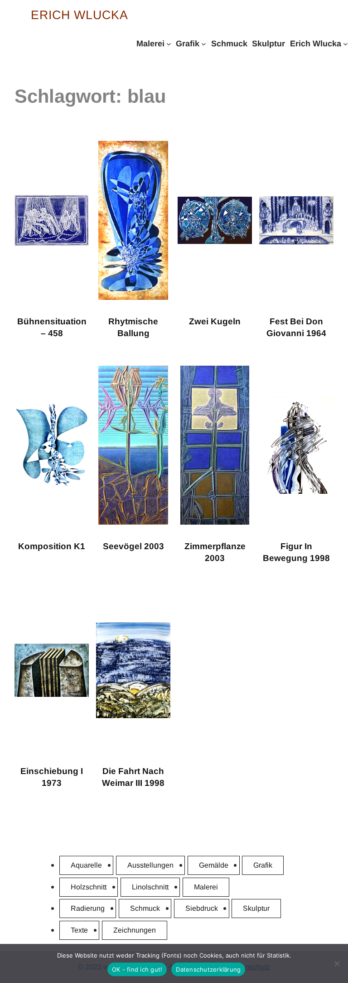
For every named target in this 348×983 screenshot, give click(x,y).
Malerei (206, 887)
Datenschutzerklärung (208, 969)
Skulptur (256, 908)
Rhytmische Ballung (133, 327)
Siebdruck (201, 908)
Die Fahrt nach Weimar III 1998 (133, 777)
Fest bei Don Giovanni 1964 (296, 327)
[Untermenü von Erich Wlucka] (345, 43)
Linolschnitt (150, 887)
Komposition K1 (51, 546)
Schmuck (145, 908)
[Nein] (336, 963)
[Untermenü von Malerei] (168, 43)
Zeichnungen (134, 930)
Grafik (262, 865)
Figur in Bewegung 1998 (296, 552)
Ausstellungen (150, 865)
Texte (79, 930)
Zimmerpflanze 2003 (215, 552)
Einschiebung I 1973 (51, 777)
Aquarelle (86, 865)
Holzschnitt (88, 887)
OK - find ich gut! (137, 969)
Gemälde (213, 865)
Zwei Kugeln (215, 321)
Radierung (88, 908)
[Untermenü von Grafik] (203, 43)
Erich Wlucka (79, 15)
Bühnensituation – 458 (52, 327)
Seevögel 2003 (133, 546)
